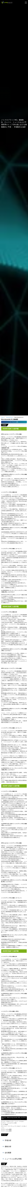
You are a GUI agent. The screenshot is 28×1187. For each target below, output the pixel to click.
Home (2, 417)
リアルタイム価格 (14, 422)
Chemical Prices (9, 417)
